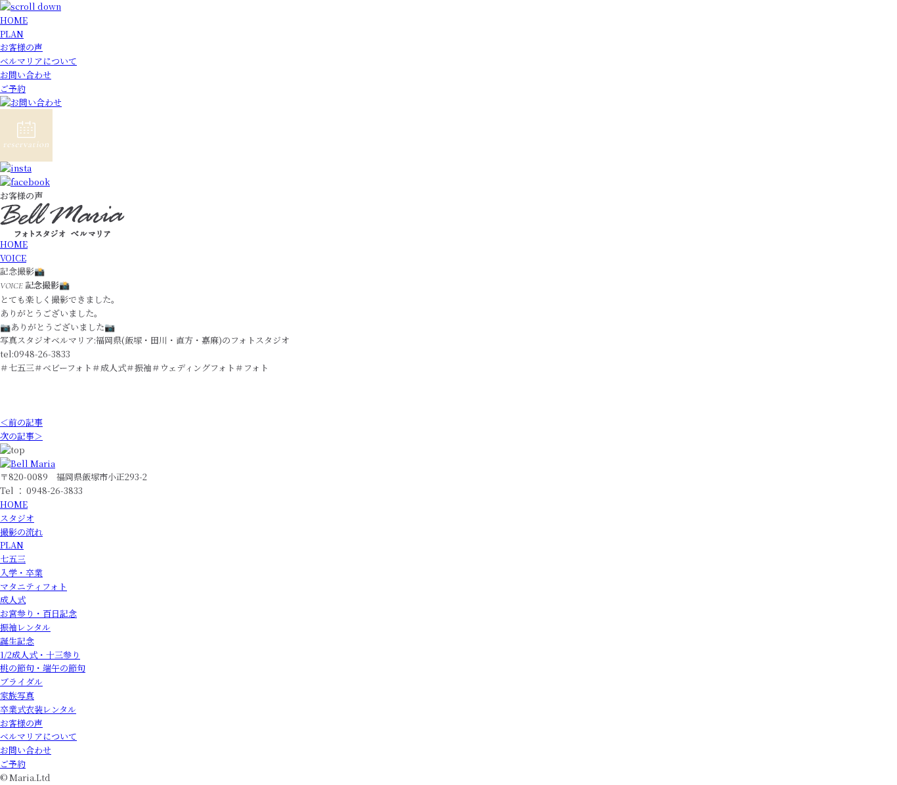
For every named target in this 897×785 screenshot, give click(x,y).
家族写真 (17, 695)
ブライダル (21, 681)
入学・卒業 (21, 572)
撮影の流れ (21, 532)
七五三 (13, 558)
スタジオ (17, 518)
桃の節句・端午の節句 (42, 668)
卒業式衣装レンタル (38, 709)
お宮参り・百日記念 (38, 613)
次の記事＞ (21, 436)
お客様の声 (21, 47)
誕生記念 (17, 641)
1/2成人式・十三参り (40, 654)
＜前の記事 (21, 422)
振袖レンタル (25, 627)
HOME (14, 20)
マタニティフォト (33, 586)
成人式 (13, 599)
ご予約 (13, 88)
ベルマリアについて (38, 61)
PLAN (12, 34)
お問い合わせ (25, 74)
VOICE (13, 258)
